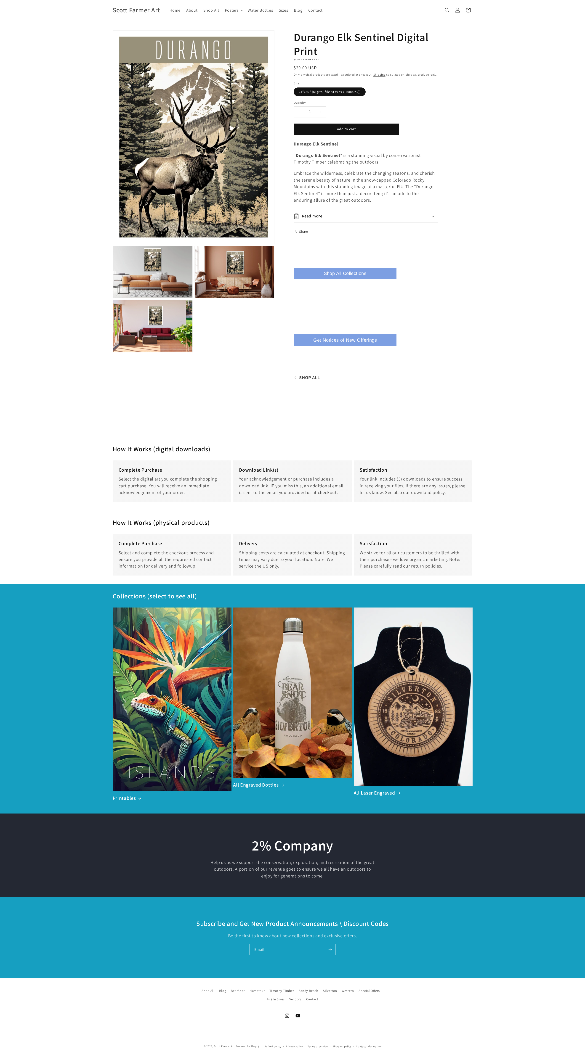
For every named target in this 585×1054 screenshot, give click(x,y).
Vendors (295, 999)
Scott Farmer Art (224, 1046)
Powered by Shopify (248, 1046)
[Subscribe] (330, 949)
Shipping (379, 75)
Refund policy (272, 1046)
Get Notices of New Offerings (345, 340)
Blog (222, 990)
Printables (124, 798)
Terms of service (318, 1046)
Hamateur (257, 990)
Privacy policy (294, 1046)
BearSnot (238, 990)
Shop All (208, 990)
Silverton (330, 990)
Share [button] (303, 232)
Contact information (368, 1046)
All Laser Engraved (374, 793)
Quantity (300, 102)
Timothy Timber (281, 990)
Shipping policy (341, 1046)
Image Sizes (276, 999)
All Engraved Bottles (256, 785)
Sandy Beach (308, 990)
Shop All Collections (345, 273)
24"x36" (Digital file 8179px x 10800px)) (330, 92)
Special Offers (369, 990)
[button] (233, 10)
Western (348, 990)
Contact (312, 999)
